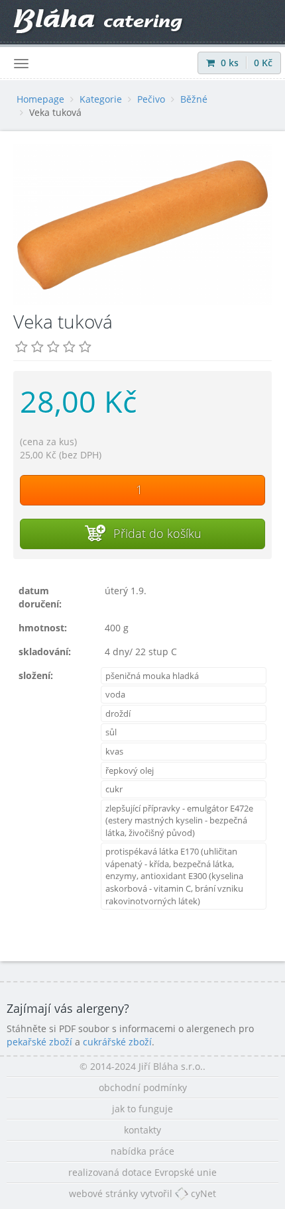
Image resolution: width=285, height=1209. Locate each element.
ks (231, 62)
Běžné (193, 99)
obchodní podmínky (143, 1087)
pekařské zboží (39, 1041)
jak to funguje (142, 1108)
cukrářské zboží (117, 1041)
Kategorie (101, 99)
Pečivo (151, 99)
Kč (263, 62)
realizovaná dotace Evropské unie (142, 1172)
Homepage (40, 99)
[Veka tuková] (142, 224)
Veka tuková (55, 112)
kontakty (142, 1130)
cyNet (202, 1193)
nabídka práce (142, 1151)
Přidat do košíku (155, 533)
